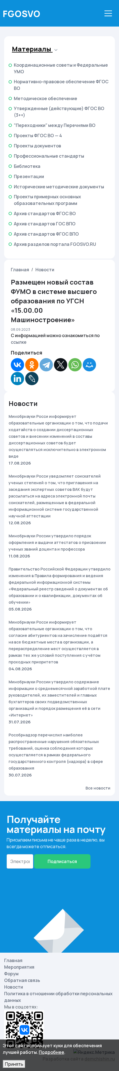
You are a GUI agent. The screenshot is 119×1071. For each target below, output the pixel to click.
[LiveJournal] (31, 378)
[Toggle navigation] (108, 13)
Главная (20, 270)
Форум (11, 974)
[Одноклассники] (31, 364)
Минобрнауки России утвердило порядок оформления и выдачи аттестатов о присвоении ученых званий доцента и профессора (57, 542)
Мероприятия (19, 967)
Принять (14, 1064)
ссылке (19, 342)
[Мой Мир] (89, 364)
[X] (60, 364)
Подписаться (62, 861)
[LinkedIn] (17, 378)
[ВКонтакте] (17, 364)
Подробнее (51, 1052)
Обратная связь (22, 980)
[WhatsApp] (75, 364)
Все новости (98, 788)
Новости (44, 270)
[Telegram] (46, 364)
